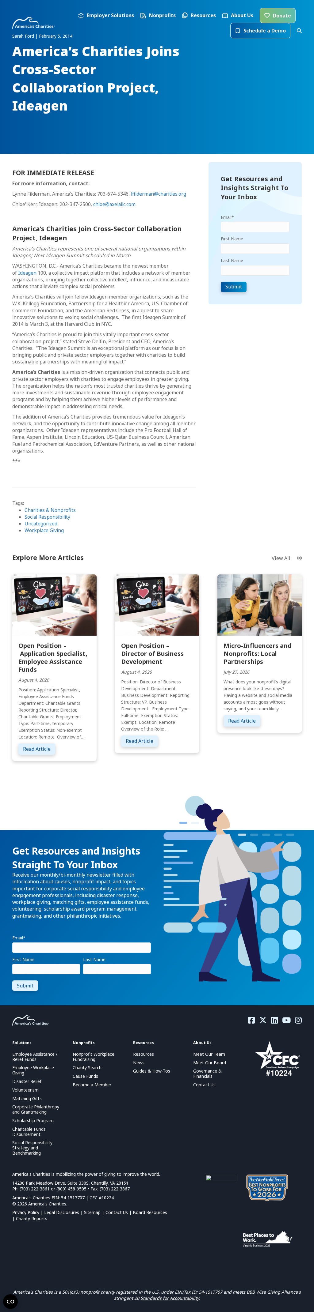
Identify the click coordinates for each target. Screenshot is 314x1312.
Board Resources (150, 1212)
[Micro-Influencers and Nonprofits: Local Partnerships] (259, 604)
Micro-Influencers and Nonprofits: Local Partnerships (258, 653)
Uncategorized (41, 523)
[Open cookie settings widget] (10, 1301)
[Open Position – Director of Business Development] (157, 604)
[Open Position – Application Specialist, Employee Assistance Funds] (54, 604)
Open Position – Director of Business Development (152, 653)
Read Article (39, 748)
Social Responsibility (47, 516)
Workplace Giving (44, 530)
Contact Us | (119, 1212)
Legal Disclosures (61, 1212)
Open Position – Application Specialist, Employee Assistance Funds (52, 657)
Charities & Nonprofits (50, 510)
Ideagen (27, 272)
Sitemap (92, 1212)
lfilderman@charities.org (158, 193)
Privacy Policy (25, 1212)
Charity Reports (31, 1218)
